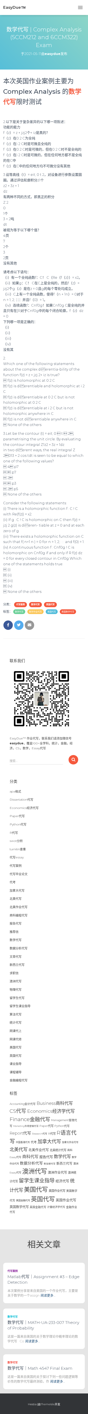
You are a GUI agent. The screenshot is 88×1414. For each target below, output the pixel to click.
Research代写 (39, 1133)
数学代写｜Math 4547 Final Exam (39, 1368)
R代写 (14, 833)
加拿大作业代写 (70, 1142)
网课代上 (16, 1031)
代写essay (17, 857)
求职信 (14, 973)
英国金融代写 (38, 1207)
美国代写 (16, 1047)
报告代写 (16, 923)
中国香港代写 (23, 1142)
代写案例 (20, 604)
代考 (13, 882)
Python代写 (18, 824)
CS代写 (18, 1111)
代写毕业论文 (19, 874)
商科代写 (30, 1156)
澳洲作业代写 (57, 1172)
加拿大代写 (17, 890)
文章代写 (16, 956)
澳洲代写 (16, 981)
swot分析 (16, 841)
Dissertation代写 (21, 799)
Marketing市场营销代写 (26, 1126)
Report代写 (20, 1133)
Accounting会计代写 (23, 1103)
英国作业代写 (66, 1200)
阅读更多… (48, 1295)
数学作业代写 (35, 611)
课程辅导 (16, 1072)
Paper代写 (17, 816)
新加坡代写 (50, 1163)
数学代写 (35, 604)
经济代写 (62, 1181)
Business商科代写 (55, 1103)
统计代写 (16, 1022)
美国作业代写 (57, 1190)
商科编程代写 (19, 915)
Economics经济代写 (24, 808)
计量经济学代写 (56, 1207)
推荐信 (14, 932)
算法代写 (16, 1014)
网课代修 (16, 1039)
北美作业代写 (19, 907)
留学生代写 (17, 998)
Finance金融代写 (30, 1119)
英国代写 (50, 604)
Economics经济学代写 (51, 1111)
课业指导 (16, 1064)
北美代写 (16, 899)
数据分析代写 (19, 948)
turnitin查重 (18, 849)
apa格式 (15, 791)
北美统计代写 (58, 1150)
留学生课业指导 (20, 1006)
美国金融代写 (23, 1200)
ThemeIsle (48, 1404)
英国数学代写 (68, 611)
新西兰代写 (17, 965)
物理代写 (16, 989)
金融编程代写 (19, 1080)
